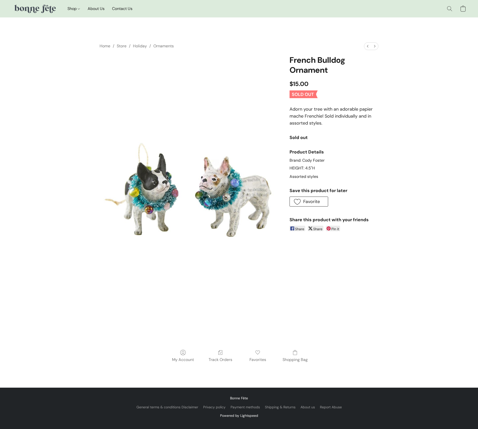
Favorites (257, 359)
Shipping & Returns (280, 407)
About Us (96, 8)
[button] (35, 8)
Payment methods (245, 407)
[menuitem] (367, 46)
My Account (183, 359)
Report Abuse (331, 407)
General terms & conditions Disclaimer (167, 407)
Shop (72, 8)
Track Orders (220, 359)
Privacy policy (214, 407)
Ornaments (163, 46)
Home (105, 46)
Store (121, 46)
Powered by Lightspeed (239, 415)
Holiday (140, 46)
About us (307, 407)
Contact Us (122, 8)
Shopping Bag (295, 359)
